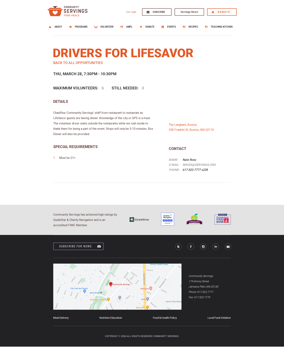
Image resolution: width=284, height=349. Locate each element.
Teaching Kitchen (222, 26)
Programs (81, 26)
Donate (224, 11)
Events (171, 26)
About (58, 26)
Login (133, 11)
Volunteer (106, 26)
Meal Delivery (61, 317)
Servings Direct (189, 11)
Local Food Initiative (219, 317)
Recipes (193, 26)
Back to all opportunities (78, 63)
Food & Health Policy (165, 317)
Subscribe (159, 11)
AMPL (129, 26)
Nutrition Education (111, 317)
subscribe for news (75, 246)
